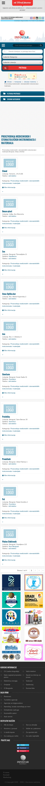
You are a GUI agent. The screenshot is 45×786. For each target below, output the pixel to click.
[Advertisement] (22, 117)
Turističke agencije (10, 700)
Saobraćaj (29, 684)
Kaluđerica (12, 256)
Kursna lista (30, 688)
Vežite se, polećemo (33, 728)
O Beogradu (8, 688)
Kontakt (6, 775)
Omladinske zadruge (11, 710)
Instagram (23, 751)
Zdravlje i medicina (30, 82)
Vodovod (29, 681)
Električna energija (10, 681)
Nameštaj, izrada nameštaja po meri (17, 706)
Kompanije (18, 82)
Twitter (23, 745)
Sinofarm (6, 374)
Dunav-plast (7, 211)
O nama (6, 772)
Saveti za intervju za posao (33, 676)
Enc (3, 251)
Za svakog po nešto (11, 736)
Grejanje (7, 684)
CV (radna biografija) (11, 671)
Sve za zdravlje (31, 725)
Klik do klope (8, 725)
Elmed (4, 171)
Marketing (7, 777)
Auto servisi (8, 716)
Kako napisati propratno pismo (12, 676)
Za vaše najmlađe (32, 736)
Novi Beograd (14, 546)
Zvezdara (12, 379)
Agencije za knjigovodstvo (13, 703)
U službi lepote (9, 732)
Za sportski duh (31, 732)
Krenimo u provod (10, 728)
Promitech (6, 459)
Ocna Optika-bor (9, 293)
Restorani (7, 696)
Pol (3, 499)
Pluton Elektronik (9, 541)
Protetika (6, 416)
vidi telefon (12, 176)
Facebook (23, 748)
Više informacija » (8, 189)
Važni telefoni (31, 671)
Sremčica (12, 421)
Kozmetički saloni (10, 713)
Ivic (3, 334)
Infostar (9, 82)
